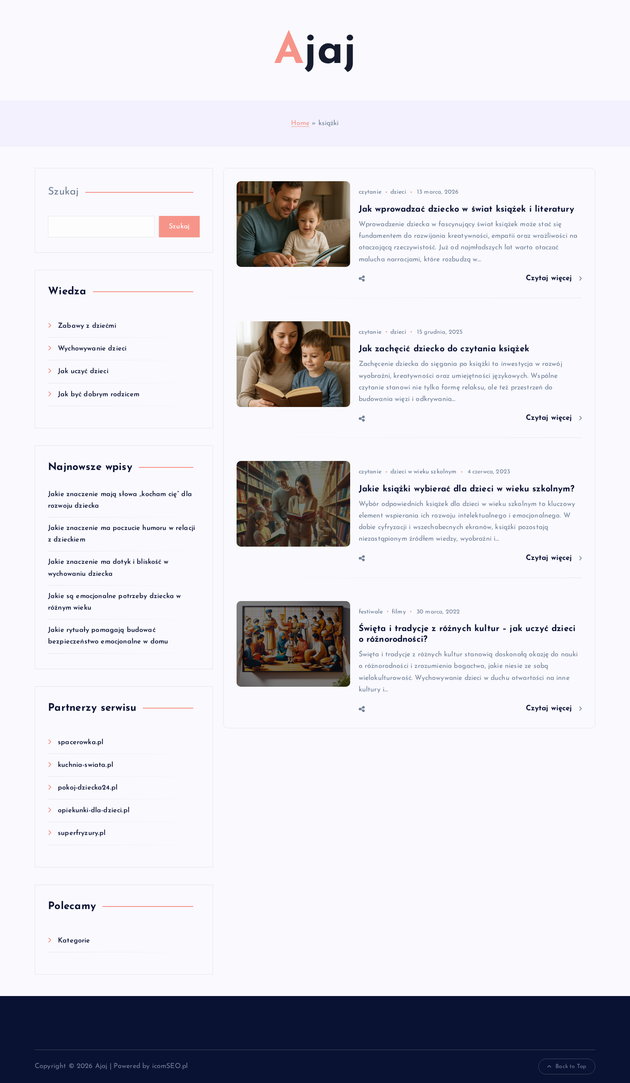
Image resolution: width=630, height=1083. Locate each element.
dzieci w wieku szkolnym (423, 472)
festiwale (371, 612)
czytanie (370, 192)
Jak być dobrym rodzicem (98, 394)
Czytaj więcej (550, 278)
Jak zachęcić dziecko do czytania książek (444, 349)
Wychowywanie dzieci (92, 348)
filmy (399, 612)
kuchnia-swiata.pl (85, 765)
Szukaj (63, 192)
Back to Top (570, 1066)
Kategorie (74, 940)
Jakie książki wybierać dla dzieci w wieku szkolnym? (466, 489)
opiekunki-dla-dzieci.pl (93, 810)
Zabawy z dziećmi (87, 326)
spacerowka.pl (80, 742)
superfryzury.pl (81, 833)
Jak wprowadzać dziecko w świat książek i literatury (466, 209)
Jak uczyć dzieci (83, 371)
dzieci (398, 192)
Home (300, 123)
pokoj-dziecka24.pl (87, 787)
